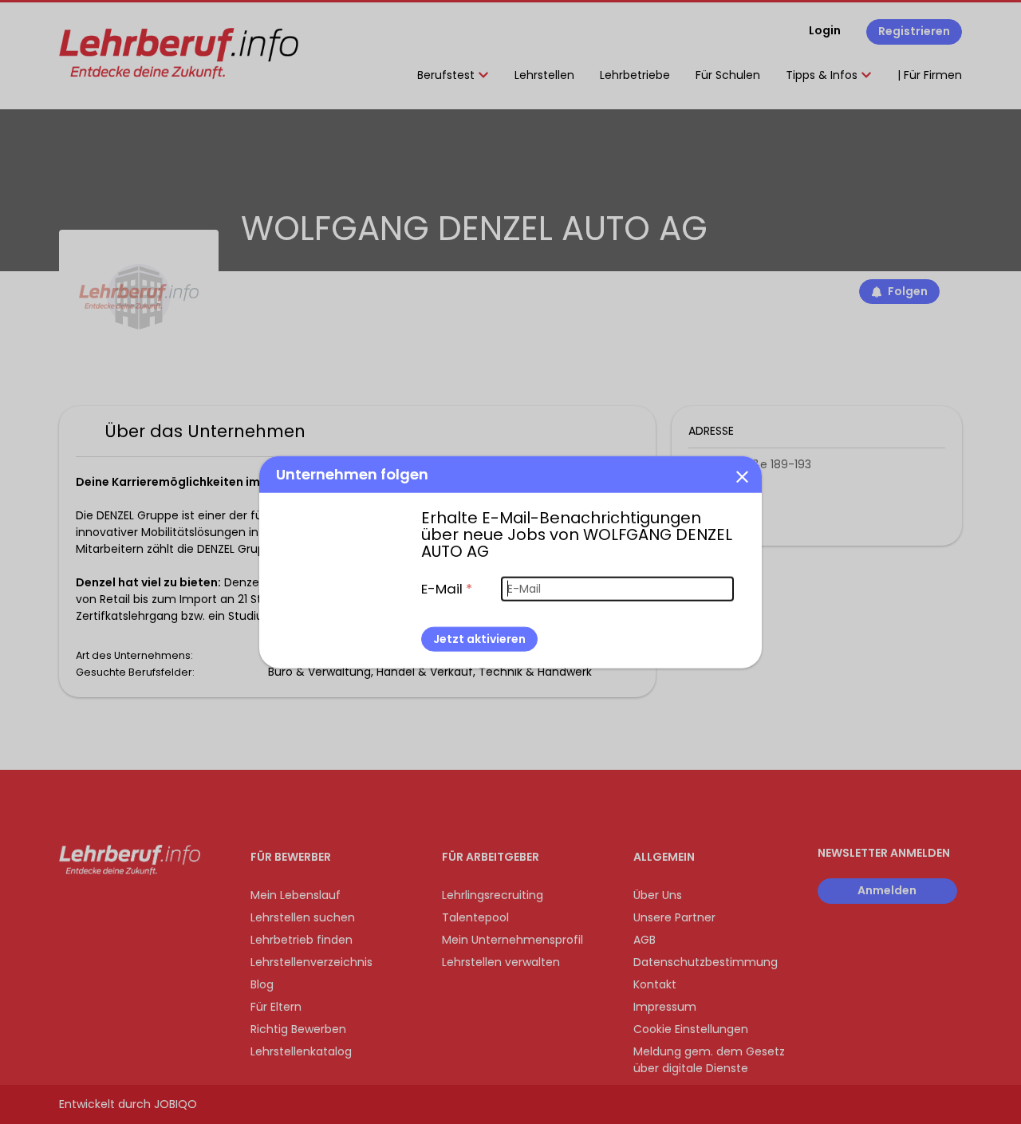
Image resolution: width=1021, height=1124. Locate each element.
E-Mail (446, 587)
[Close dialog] (742, 475)
